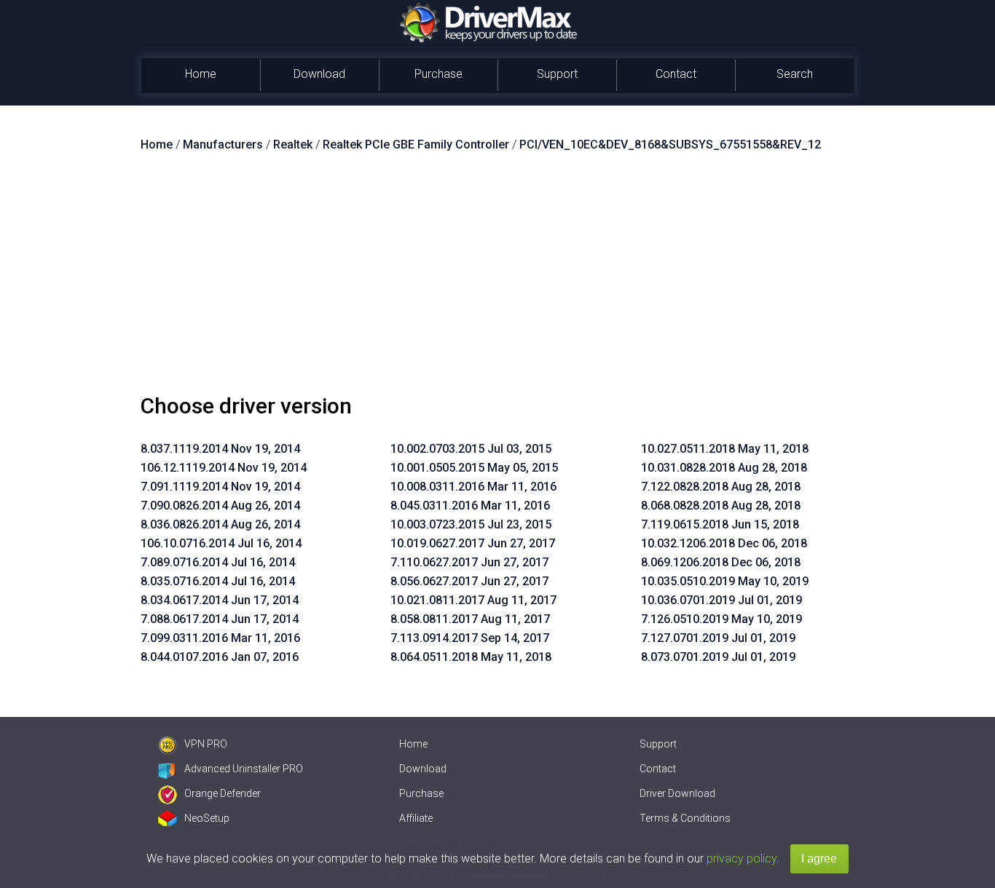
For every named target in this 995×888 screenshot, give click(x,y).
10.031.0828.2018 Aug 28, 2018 (724, 468)
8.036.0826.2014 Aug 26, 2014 (220, 524)
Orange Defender (222, 793)
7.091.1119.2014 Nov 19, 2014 (220, 486)
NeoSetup (206, 818)
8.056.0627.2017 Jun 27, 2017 (469, 581)
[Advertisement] (497, 279)
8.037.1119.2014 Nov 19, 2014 (220, 449)
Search (794, 74)
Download (319, 74)
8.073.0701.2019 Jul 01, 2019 (718, 657)
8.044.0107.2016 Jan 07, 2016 (220, 657)
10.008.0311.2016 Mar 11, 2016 (473, 486)
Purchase (438, 74)
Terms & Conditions (685, 818)
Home (200, 74)
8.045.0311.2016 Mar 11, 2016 (470, 505)
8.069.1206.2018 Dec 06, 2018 (721, 562)
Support (557, 74)
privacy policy (741, 858)
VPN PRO (205, 744)
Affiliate (416, 818)
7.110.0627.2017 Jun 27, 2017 (469, 562)
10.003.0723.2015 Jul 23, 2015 (470, 524)
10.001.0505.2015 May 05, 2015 (474, 468)
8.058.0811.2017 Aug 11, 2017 (470, 619)
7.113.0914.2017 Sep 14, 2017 (469, 638)
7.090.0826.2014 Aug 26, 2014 (220, 505)
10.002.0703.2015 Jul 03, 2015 (470, 449)
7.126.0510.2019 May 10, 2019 (721, 619)
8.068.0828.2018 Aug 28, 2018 (721, 505)
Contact (676, 74)
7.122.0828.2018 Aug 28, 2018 (721, 486)
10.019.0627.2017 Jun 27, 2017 (472, 543)
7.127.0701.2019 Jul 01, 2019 (718, 638)
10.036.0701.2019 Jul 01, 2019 (721, 600)
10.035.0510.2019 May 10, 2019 (725, 581)
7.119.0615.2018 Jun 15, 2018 (720, 524)
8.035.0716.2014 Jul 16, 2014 (218, 581)
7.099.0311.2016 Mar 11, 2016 (220, 638)
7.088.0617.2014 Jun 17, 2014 (220, 619)
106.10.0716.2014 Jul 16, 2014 (221, 543)
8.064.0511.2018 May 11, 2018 (470, 657)
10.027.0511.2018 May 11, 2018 (725, 449)
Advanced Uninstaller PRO (243, 769)
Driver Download (677, 793)
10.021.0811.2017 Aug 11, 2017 (473, 600)
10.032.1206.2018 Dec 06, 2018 (724, 543)
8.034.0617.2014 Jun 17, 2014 (220, 600)
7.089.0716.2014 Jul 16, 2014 (218, 562)
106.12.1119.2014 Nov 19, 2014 (224, 468)
